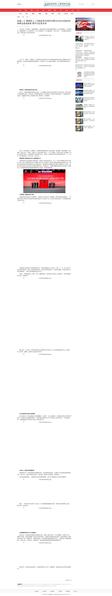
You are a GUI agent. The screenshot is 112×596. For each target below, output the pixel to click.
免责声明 (44, 591)
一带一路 (66, 13)
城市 (53, 13)
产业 (20, 13)
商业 (37, 10)
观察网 (18, 16)
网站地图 (68, 591)
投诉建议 (52, 591)
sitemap (75, 591)
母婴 (40, 13)
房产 (27, 13)
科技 (43, 10)
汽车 (61, 10)
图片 (72, 13)
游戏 (46, 13)
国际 (32, 10)
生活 (59, 13)
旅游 (67, 10)
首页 (20, 10)
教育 (33, 13)
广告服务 (60, 591)
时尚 (78, 10)
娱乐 (72, 10)
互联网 (49, 10)
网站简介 (37, 591)
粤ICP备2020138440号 (66, 594)
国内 (26, 10)
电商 (55, 10)
